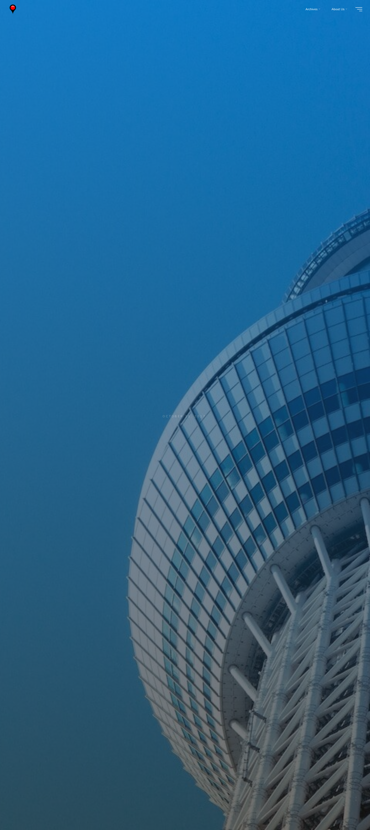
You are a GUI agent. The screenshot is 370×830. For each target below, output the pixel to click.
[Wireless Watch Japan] (13, 9)
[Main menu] (358, 9)
